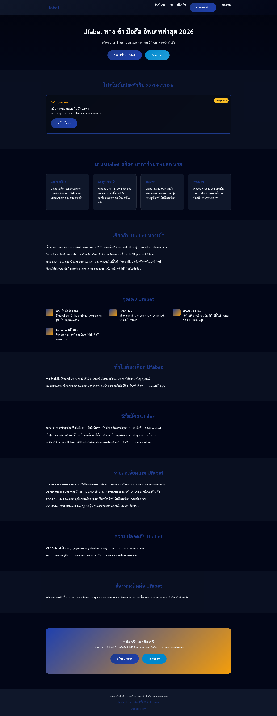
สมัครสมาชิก (203, 7)
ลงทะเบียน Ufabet (124, 55)
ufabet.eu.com (138, 708)
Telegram (225, 4)
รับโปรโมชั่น (64, 123)
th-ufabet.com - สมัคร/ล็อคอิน (133, 701)
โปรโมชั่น (160, 4)
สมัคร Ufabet (124, 658)
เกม (171, 4)
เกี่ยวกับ (181, 4)
